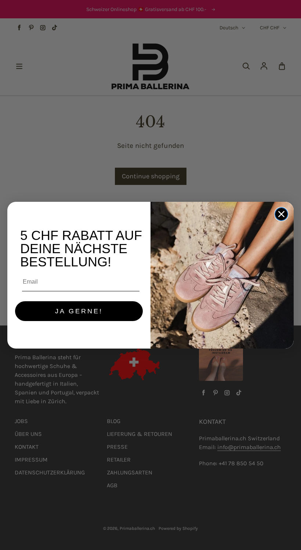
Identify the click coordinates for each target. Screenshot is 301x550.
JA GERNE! (79, 311)
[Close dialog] (281, 214)
